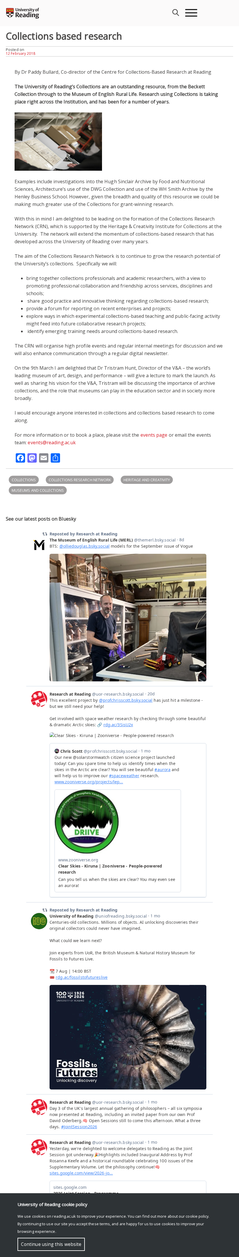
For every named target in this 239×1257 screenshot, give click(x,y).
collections (24, 479)
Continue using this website (51, 1244)
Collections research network (80, 479)
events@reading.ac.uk (52, 442)
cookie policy (197, 1216)
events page (154, 435)
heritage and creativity (147, 479)
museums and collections (38, 490)
